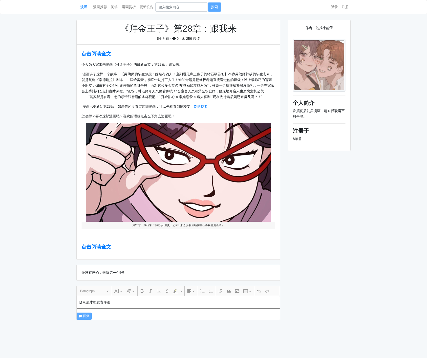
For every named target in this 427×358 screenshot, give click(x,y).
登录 (334, 7)
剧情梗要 (201, 106)
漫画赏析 (129, 7)
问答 (114, 7)
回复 (85, 316)
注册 (345, 7)
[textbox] (178, 302)
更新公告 (146, 7)
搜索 (214, 7)
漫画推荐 (100, 7)
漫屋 (83, 7)
